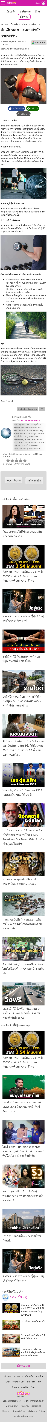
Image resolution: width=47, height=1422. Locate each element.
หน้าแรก (4, 24)
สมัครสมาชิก (34, 480)
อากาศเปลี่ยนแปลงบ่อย (19, 49)
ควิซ (39, 1382)
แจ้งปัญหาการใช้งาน (36, 1411)
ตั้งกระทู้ (24, 16)
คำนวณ (15, 1387)
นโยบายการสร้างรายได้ (31, 1406)
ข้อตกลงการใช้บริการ (12, 1401)
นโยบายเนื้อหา (12, 1406)
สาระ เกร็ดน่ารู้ (18, 1297)
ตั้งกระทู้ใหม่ (23, 1366)
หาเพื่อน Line (19, 1382)
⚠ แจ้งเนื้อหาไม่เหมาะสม (27, 409)
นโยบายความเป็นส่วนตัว (34, 1401)
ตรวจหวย (18, 1376)
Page (33, 1387)
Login (13, 480)
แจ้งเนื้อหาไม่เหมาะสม (23, 1416)
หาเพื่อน (39, 1376)
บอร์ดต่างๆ (25, 11)
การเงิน (24, 1387)
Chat (7, 1382)
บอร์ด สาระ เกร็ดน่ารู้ (30, 24)
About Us (6, 1411)
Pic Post (31, 1382)
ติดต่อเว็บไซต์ (19, 1411)
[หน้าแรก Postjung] (11, 3)
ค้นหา (38, 11)
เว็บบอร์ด (10, 11)
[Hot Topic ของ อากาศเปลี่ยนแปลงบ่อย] (6, 438)
